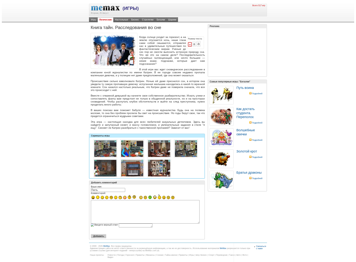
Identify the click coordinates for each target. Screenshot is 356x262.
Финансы (150, 255)
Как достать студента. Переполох (245, 113)
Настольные (121, 19)
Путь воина (245, 88)
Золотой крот (246, 151)
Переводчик (221, 255)
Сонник (159, 255)
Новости (112, 255)
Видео (110, 257)
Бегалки (161, 19)
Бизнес (135, 19)
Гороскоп (130, 255)
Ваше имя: (96, 186)
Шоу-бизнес (201, 255)
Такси (232, 255)
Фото (244, 255)
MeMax (106, 246)
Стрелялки (148, 19)
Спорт (211, 255)
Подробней (257, 93)
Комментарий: (98, 193)
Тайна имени (171, 255)
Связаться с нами (261, 247)
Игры (93, 19)
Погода (120, 255)
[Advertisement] (237, 52)
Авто (238, 255)
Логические (105, 19)
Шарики (172, 19)
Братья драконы (249, 172)
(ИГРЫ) (131, 8)
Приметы (140, 255)
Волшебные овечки (245, 132)
